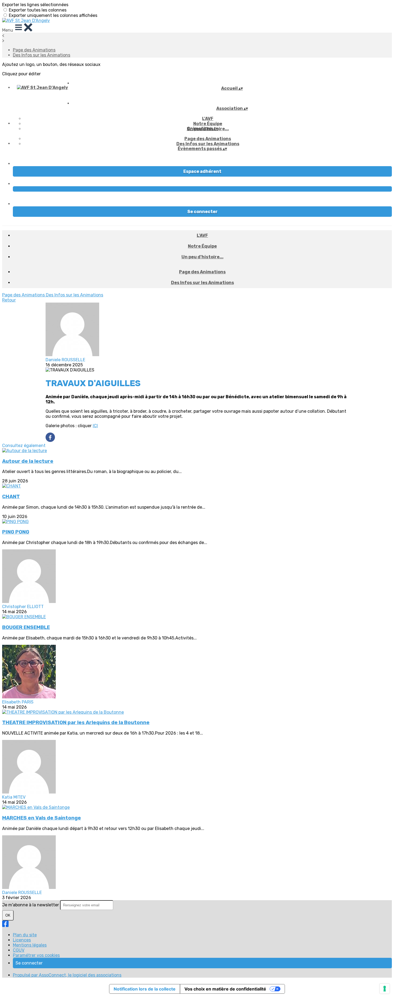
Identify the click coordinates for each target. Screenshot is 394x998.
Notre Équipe (207, 123)
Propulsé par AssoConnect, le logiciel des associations (67, 975)
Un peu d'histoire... (202, 256)
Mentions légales (30, 945)
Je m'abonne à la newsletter (31, 904)
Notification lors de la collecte (145, 989)
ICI (95, 425)
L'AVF (207, 118)
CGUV (18, 950)
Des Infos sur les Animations (41, 55)
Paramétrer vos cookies (36, 955)
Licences (22, 940)
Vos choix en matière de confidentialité (225, 989)
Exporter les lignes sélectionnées (35, 4)
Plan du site (25, 934)
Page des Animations (34, 50)
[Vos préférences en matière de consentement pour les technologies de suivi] (385, 989)
